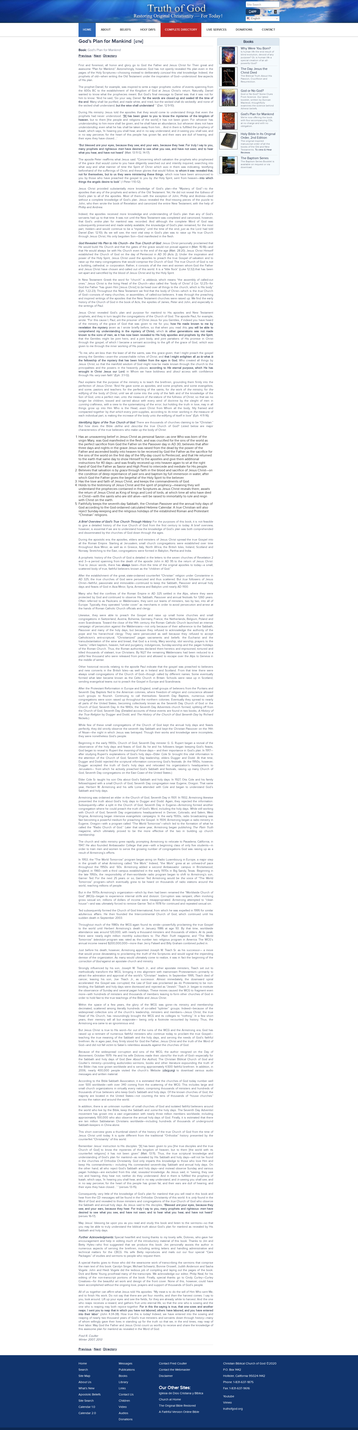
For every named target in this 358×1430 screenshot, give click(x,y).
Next (97, 56)
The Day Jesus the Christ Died (254, 71)
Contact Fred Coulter (173, 1363)
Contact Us (126, 1394)
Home (83, 1363)
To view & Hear (263, 149)
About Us (85, 1382)
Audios (123, 1413)
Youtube (228, 1396)
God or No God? (252, 91)
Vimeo (227, 1402)
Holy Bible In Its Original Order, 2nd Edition (258, 136)
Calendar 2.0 (87, 1413)
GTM (138, 42)
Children (124, 1401)
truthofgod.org (233, 1409)
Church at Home (170, 1399)
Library (123, 1382)
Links (122, 1388)
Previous (85, 56)
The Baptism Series (254, 158)
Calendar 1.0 (87, 1407)
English (255, 18)
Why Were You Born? (256, 48)
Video (123, 1407)
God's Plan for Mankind (257, 114)
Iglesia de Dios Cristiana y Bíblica (181, 1393)
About (106, 29)
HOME (87, 29)
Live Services (216, 29)
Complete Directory (181, 29)
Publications (127, 1370)
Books (123, 1376)
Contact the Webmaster (174, 1370)
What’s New (86, 1388)
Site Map (84, 1376)
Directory (110, 56)
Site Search (86, 1401)
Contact (268, 29)
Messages (125, 1363)
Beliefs (125, 29)
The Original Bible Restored (177, 1405)
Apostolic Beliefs (90, 1394)
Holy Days (147, 29)
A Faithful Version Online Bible (179, 1412)
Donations (244, 29)
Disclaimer (166, 1376)
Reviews (245, 152)
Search (83, 1370)
